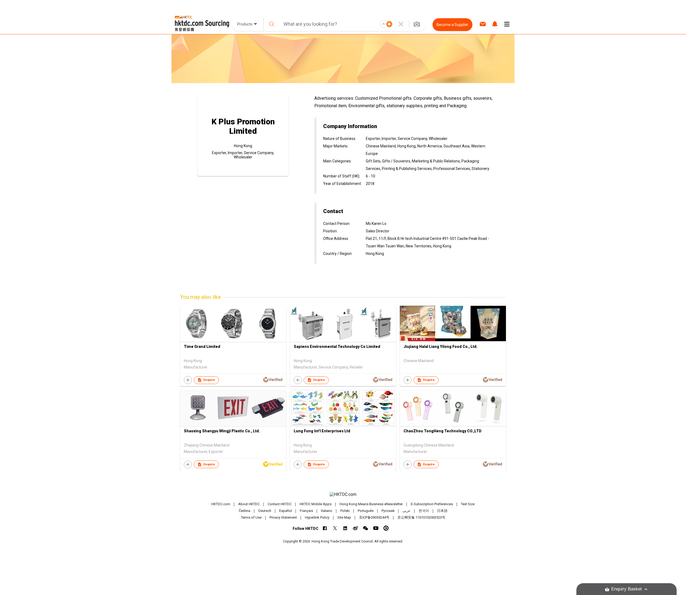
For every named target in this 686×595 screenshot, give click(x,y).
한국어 (424, 511)
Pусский (388, 511)
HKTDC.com (220, 504)
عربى (406, 511)
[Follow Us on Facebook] (324, 528)
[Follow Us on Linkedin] (345, 528)
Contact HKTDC (280, 504)
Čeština (244, 511)
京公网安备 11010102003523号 (421, 517)
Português (366, 511)
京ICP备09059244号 (374, 517)
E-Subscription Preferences (432, 504)
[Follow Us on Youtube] (375, 528)
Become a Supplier (452, 25)
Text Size (468, 504)
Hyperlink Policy (317, 517)
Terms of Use (251, 517)
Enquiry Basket (626, 589)
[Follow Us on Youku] (386, 528)
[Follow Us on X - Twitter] (335, 528)
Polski (345, 511)
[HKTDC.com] (343, 494)
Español (285, 511)
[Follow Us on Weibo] (355, 528)
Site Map (344, 517)
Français (306, 511)
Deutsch (264, 511)
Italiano (326, 511)
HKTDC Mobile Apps (315, 504)
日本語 (442, 511)
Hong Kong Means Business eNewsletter (371, 504)
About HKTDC (249, 504)
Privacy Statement (283, 517)
